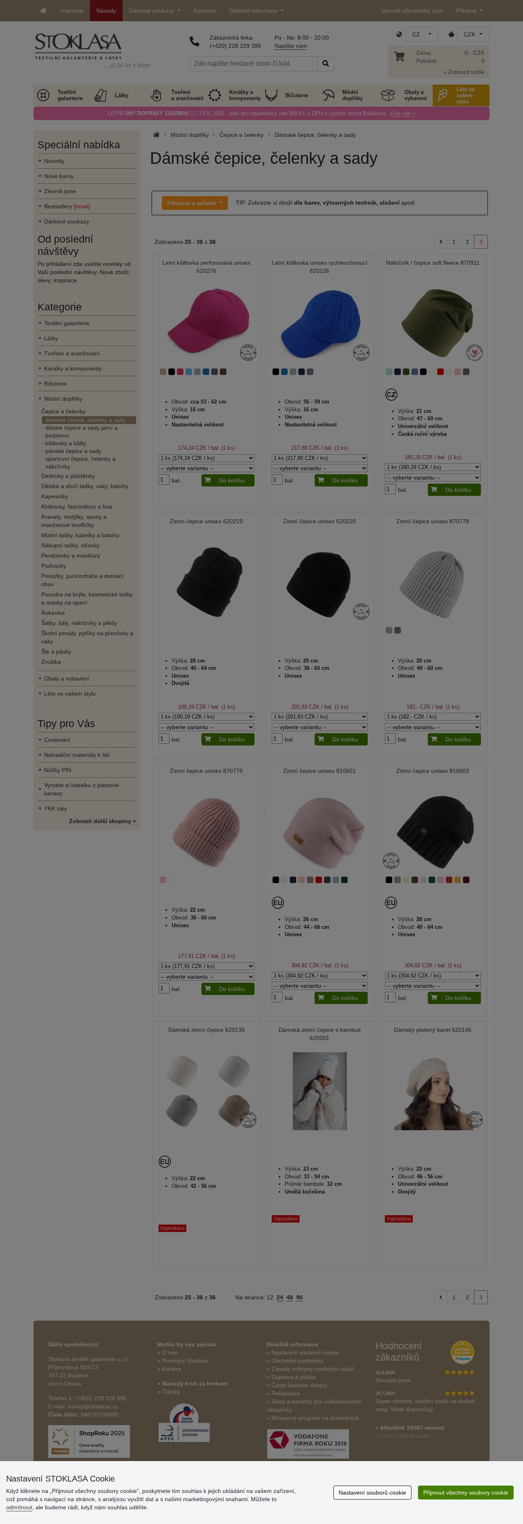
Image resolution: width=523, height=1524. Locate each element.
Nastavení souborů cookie (372, 1492)
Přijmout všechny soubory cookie (465, 1492)
